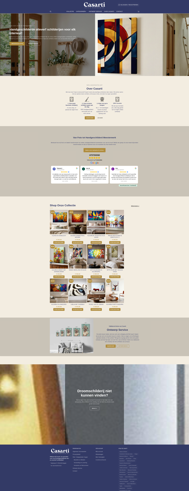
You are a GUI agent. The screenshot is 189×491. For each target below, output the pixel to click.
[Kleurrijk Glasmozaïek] (59, 291)
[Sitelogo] (94, 4)
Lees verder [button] (65, 181)
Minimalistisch (122, 472)
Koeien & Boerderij (132, 465)
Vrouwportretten (127, 486)
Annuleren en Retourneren (81, 465)
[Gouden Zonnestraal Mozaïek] (77, 222)
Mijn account (99, 451)
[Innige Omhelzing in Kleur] (77, 256)
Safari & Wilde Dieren (129, 476)
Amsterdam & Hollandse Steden (126, 454)
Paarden (121, 476)
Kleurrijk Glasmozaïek (58, 304)
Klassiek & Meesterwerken (125, 463)
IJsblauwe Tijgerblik (77, 304)
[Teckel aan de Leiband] (96, 291)
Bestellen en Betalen (79, 460)
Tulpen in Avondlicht (59, 235)
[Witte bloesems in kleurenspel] (96, 256)
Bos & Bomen (128, 458)
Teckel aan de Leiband (96, 304)
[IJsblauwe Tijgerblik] (77, 291)
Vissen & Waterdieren (131, 483)
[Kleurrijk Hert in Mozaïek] (115, 291)
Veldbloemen (122, 483)
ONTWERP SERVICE (33, 43)
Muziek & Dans (122, 474)
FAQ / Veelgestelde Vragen (80, 457)
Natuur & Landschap (132, 474)
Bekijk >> (94, 408)
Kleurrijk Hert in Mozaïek (114, 304)
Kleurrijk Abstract (123, 465)
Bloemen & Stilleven (123, 456)
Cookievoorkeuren (101, 460)
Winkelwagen (99, 454)
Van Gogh (132, 481)
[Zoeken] (50, 11)
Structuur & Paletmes (123, 481)
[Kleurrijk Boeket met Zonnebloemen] (59, 256)
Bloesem (131, 456)
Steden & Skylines (123, 479)
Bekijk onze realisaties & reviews (94, 150)
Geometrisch (122, 460)
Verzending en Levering (80, 462)
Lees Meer (100, 117)
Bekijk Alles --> (135, 205)
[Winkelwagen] (138, 11)
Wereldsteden (122, 488)
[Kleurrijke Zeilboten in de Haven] (96, 222)
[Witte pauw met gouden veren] (115, 256)
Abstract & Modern (123, 451)
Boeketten (121, 458)
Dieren (134, 458)
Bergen (136, 454)
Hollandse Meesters (131, 460)
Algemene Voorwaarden (79, 451)
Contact (75, 471)
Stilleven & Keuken (133, 479)
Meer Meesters (122, 470)
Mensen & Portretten (132, 470)
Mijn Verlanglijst (100, 457)
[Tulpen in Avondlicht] (59, 222)
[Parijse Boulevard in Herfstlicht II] (115, 222)
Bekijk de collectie (17, 43)
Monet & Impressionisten (133, 472)
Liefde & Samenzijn (123, 467)
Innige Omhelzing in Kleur (77, 270)
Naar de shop (89, 117)
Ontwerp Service (123, 346)
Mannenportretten (133, 467)
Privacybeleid (76, 454)
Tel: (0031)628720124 (56, 465)
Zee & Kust (129, 488)
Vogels (120, 486)
